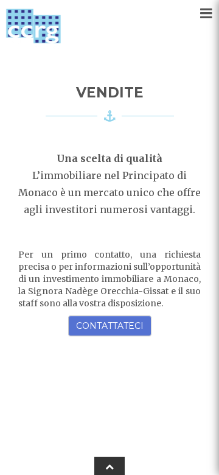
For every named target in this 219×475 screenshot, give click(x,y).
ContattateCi (110, 325)
